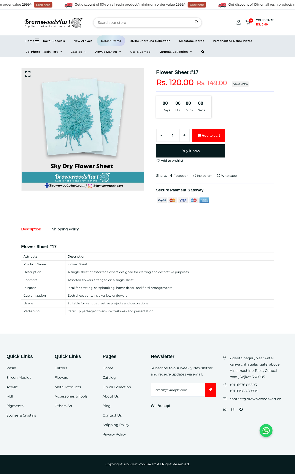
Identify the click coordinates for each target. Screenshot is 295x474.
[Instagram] (233, 409)
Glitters (61, 368)
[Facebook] (241, 409)
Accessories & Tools (71, 396)
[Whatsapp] (225, 409)
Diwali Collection (117, 387)
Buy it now (190, 151)
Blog (107, 406)
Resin (11, 368)
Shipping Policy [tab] (65, 229)
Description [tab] (31, 229)
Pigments (15, 406)
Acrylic (12, 387)
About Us (111, 396)
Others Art (64, 406)
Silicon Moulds (18, 377)
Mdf (9, 396)
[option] (83, 129)
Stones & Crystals (21, 415)
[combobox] (147, 22)
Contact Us (112, 415)
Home (108, 368)
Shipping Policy (116, 425)
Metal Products (68, 387)
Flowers (61, 377)
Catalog (109, 377)
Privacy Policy (114, 434)
